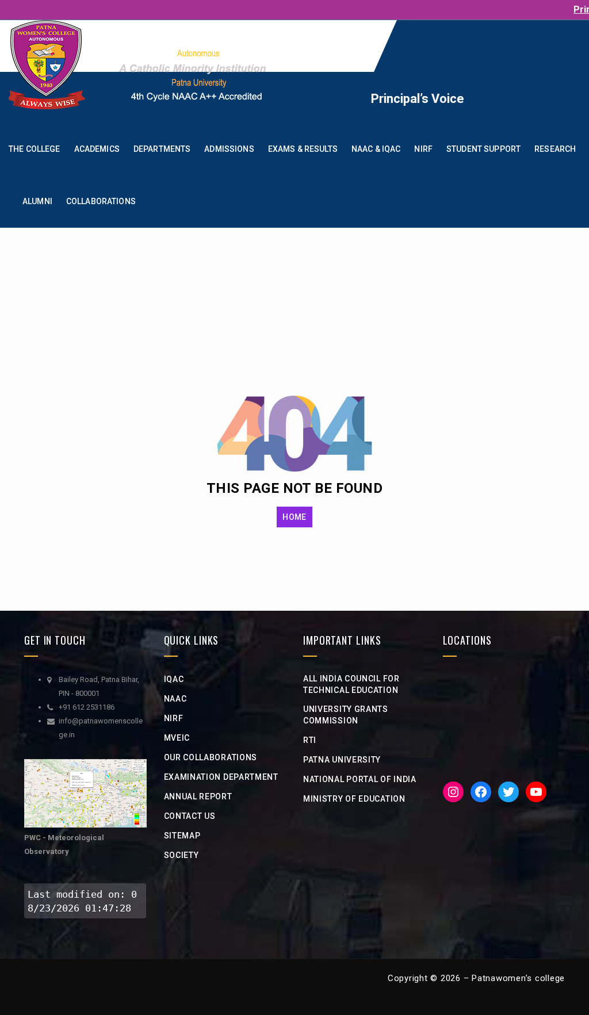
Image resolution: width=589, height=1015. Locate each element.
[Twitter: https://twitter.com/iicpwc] (508, 792)
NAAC (175, 698)
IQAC (174, 679)
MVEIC (177, 737)
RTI (309, 740)
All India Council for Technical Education (351, 684)
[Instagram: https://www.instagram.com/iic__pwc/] (453, 792)
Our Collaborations (211, 757)
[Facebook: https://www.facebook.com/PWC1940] (481, 792)
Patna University (342, 759)
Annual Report (198, 796)
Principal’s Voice (399, 98)
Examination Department (221, 777)
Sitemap (182, 835)
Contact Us (190, 816)
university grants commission (345, 714)
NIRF (173, 718)
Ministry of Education (354, 798)
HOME (294, 517)
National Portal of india (359, 779)
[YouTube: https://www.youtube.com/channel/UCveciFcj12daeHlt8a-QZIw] (536, 792)
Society (181, 855)
